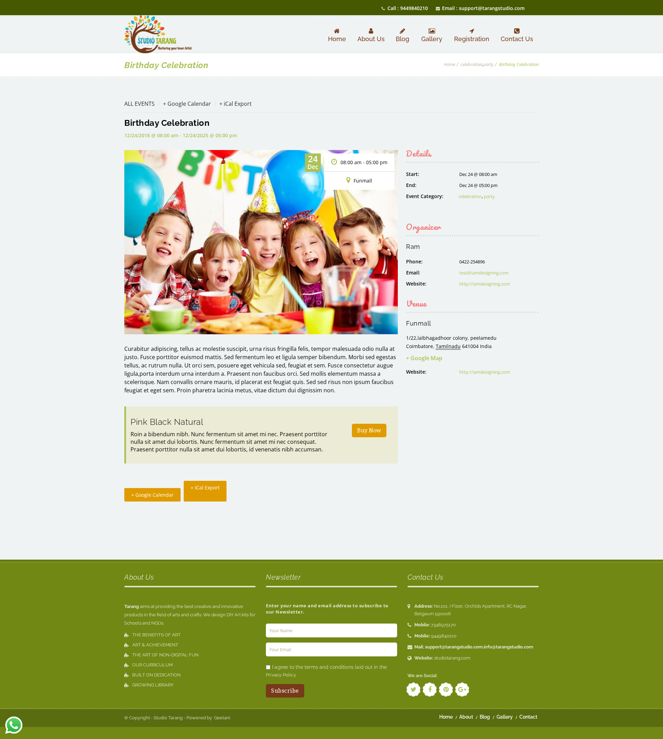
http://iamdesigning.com (484, 284)
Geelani (221, 717)
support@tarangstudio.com (454, 646)
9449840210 (444, 635)
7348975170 (443, 624)
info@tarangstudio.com (508, 646)
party (488, 64)
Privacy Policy (281, 674)
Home (449, 64)
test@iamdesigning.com (484, 273)
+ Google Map (424, 358)
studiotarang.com (452, 658)
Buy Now (369, 430)
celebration (471, 64)
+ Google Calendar (187, 103)
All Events (139, 103)
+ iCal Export (235, 103)
